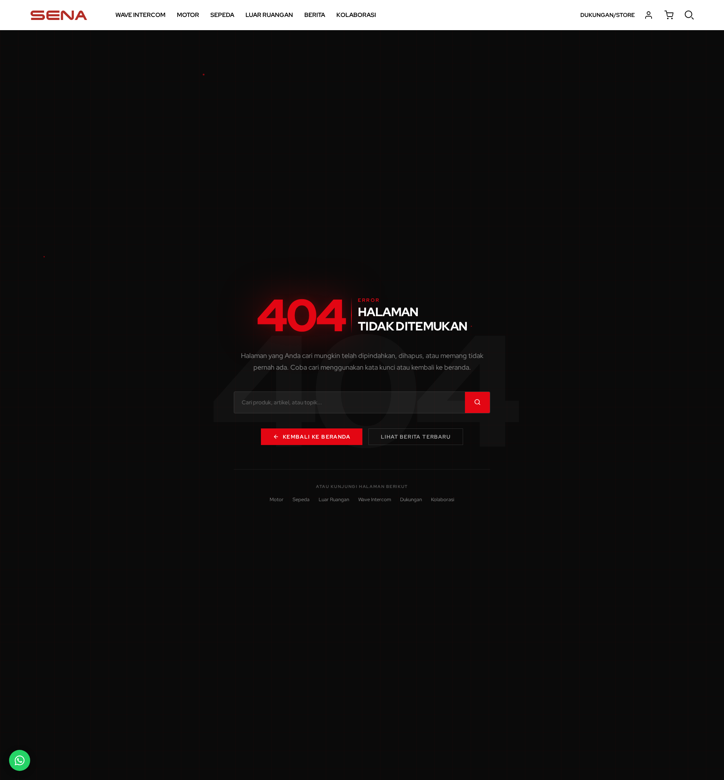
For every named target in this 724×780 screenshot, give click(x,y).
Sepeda (301, 499)
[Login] (648, 15)
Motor (277, 499)
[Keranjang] (668, 15)
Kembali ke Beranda (316, 436)
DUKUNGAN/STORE (607, 15)
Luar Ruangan (334, 499)
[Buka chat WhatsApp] (19, 760)
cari (689, 15)
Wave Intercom (374, 499)
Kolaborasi (442, 499)
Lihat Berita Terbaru (416, 436)
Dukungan (411, 499)
